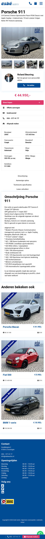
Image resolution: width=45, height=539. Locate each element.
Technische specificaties (23, 185)
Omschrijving (22, 176)
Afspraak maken (32, 537)
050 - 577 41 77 (14, 537)
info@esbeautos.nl (7, 456)
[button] (40, 534)
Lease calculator (22, 189)
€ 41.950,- (37, 327)
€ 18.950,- (37, 422)
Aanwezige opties (22, 180)
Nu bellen (30, 85)
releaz (22, 522)
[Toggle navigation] (41, 4)
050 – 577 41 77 (6, 454)
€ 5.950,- (38, 375)
